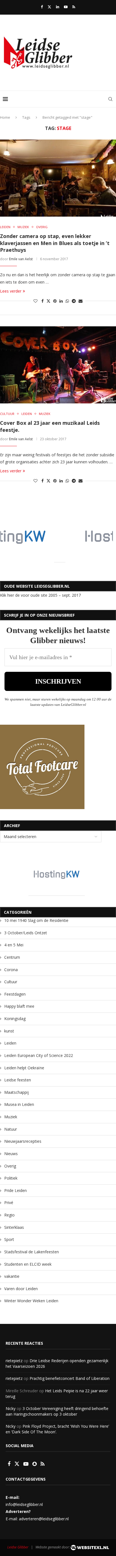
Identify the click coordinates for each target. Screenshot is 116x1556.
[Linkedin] (57, 6)
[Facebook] (42, 6)
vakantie (11, 1276)
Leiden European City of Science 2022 (38, 1055)
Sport (9, 1239)
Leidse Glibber (17, 1547)
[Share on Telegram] (74, 301)
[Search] (110, 99)
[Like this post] (35, 301)
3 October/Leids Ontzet (25, 932)
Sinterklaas (14, 1227)
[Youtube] (66, 6)
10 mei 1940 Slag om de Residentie (36, 920)
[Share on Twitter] (48, 301)
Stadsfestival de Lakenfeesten (31, 1251)
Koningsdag (15, 1018)
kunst (9, 1031)
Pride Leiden (15, 1190)
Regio (9, 1215)
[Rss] (73, 6)
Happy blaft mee (19, 1006)
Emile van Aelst (21, 259)
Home (5, 117)
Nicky (10, 1408)
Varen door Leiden (21, 1288)
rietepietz (14, 1360)
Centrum (12, 957)
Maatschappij (16, 1092)
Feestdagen (15, 994)
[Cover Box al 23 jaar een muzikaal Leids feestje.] (58, 365)
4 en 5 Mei (13, 944)
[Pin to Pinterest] (55, 301)
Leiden (10, 1043)
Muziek (10, 1116)
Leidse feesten (17, 1080)
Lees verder (10, 291)
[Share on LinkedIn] (61, 301)
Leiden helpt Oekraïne (24, 1067)
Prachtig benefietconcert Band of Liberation (70, 1378)
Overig (10, 1166)
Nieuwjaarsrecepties (22, 1141)
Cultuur (10, 981)
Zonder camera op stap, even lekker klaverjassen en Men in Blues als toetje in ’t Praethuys (55, 243)
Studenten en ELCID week (28, 1264)
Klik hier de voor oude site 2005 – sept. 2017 (40, 595)
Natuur (10, 1129)
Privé (8, 1202)
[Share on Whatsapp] (67, 301)
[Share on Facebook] (42, 301)
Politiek (10, 1178)
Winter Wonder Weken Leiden (31, 1300)
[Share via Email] (80, 301)
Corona (11, 969)
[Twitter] (49, 6)
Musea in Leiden (19, 1104)
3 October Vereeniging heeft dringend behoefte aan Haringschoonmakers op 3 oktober (57, 1411)
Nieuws (11, 1153)
